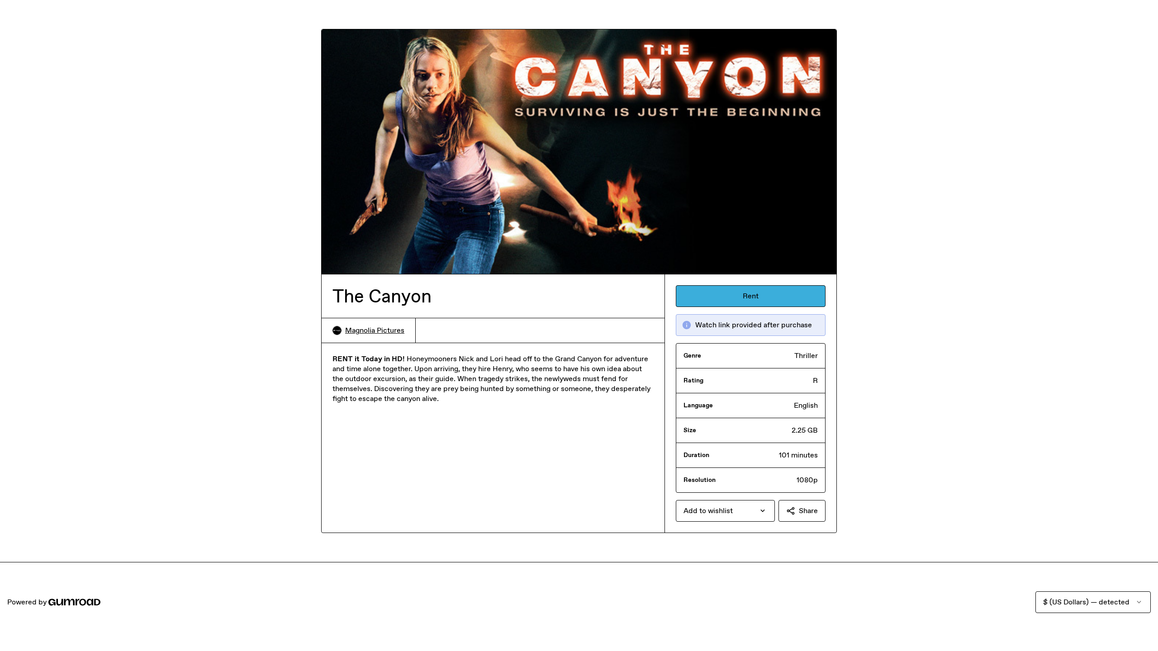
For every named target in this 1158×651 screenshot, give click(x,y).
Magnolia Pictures (374, 330)
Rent (751, 296)
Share (808, 510)
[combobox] (725, 511)
